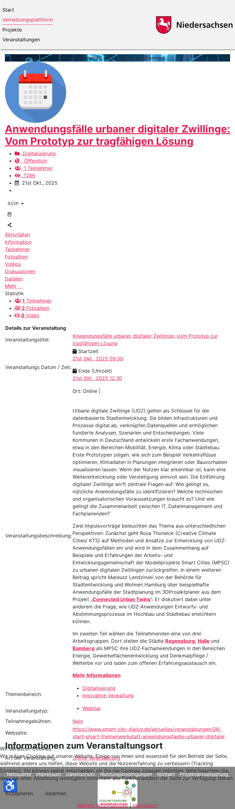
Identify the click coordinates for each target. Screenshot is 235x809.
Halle (204, 641)
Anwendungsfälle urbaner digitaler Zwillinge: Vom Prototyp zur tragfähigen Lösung (117, 135)
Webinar (91, 708)
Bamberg (84, 648)
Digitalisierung (38, 153)
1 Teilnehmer (37, 168)
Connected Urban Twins (121, 599)
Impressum (145, 805)
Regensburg (180, 641)
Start (8, 10)
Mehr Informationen (97, 675)
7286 (27, 175)
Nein (78, 721)
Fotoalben (35, 308)
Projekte (12, 30)
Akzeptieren (19, 793)
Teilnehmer (36, 301)
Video (30, 315)
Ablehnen (55, 793)
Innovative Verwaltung (108, 695)
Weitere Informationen (102, 805)
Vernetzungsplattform (27, 20)
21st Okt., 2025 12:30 (97, 378)
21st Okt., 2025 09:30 (98, 359)
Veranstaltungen (21, 39)
